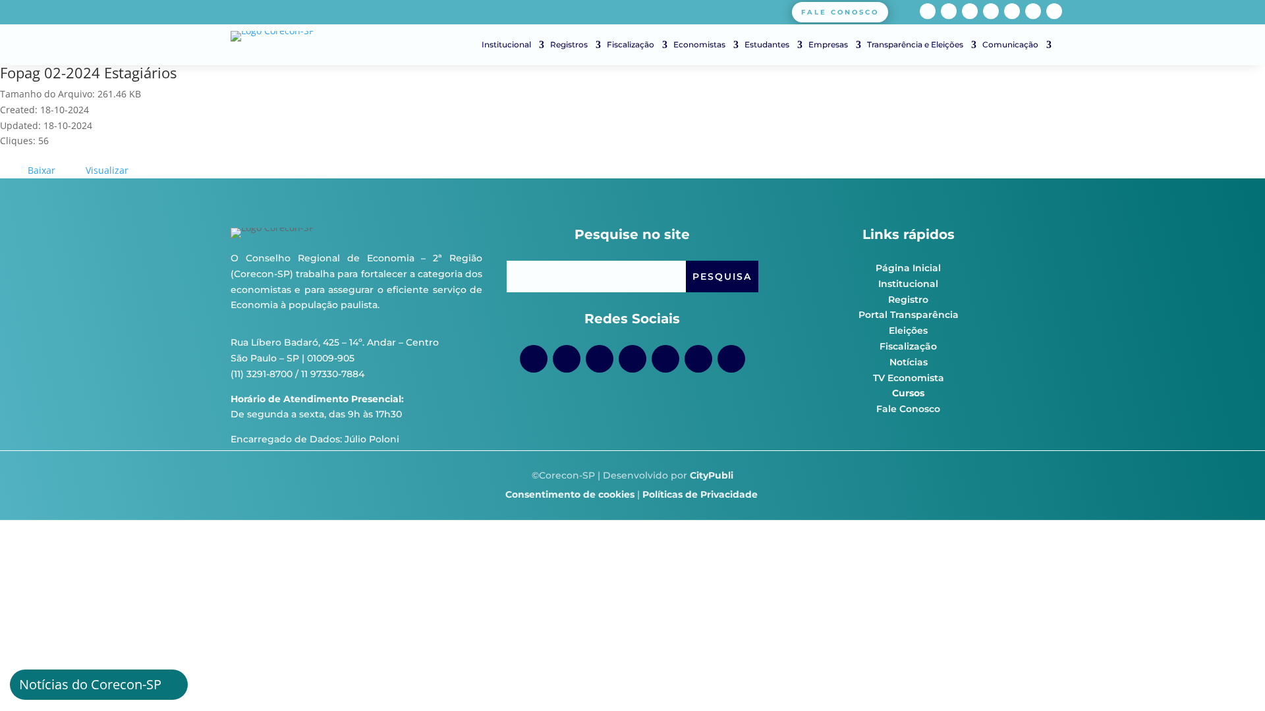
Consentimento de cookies (569, 494)
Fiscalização (630, 44)
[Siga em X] (1054, 11)
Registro (908, 299)
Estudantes (767, 44)
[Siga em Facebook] (928, 11)
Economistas (699, 44)
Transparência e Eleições (915, 44)
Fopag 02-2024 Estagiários (88, 72)
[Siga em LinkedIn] (1033, 11)
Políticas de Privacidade (700, 494)
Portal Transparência (908, 315)
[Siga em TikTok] (970, 11)
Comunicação (1010, 44)
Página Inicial (908, 268)
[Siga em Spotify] (1012, 11)
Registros (569, 44)
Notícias (908, 362)
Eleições (908, 330)
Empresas (828, 44)
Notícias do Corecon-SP (90, 684)
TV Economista (908, 378)
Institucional (506, 44)
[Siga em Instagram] (949, 11)
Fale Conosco (908, 409)
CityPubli (711, 475)
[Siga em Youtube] (991, 11)
